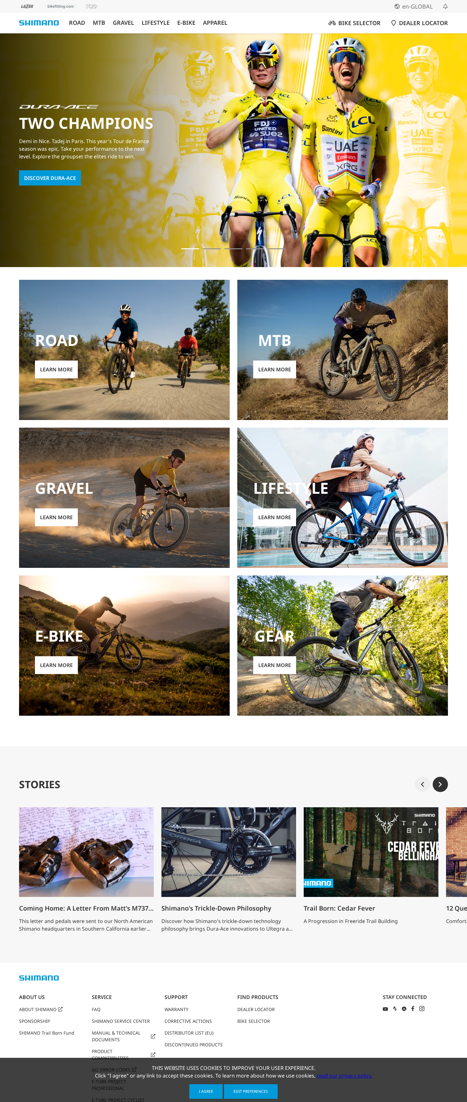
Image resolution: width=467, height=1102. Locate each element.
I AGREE (206, 1091)
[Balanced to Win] (212, 248)
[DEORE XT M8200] (233, 248)
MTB (99, 22)
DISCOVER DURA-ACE (50, 177)
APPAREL (215, 22)
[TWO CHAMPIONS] (190, 248)
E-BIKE (186, 22)
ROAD (77, 22)
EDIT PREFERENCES (251, 1091)
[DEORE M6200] (255, 248)
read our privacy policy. (344, 1075)
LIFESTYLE (156, 22)
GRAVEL (123, 22)
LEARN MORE (56, 369)
